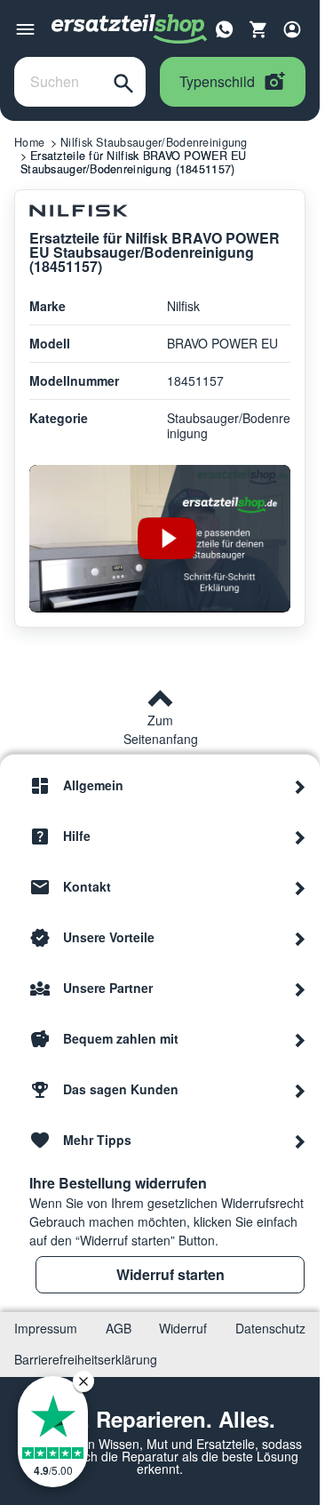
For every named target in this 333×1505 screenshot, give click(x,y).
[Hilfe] (300, 836)
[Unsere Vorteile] (300, 938)
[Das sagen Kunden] (300, 1090)
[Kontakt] (300, 887)
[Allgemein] (300, 786)
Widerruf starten (170, 1274)
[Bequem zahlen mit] (300, 1039)
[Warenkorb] (258, 29)
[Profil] (292, 29)
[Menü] (25, 29)
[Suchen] (123, 82)
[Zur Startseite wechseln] (130, 29)
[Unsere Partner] (300, 988)
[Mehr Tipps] (300, 1140)
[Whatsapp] (224, 27)
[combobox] (58, 82)
